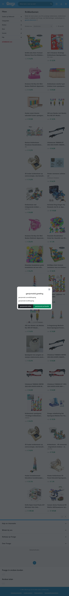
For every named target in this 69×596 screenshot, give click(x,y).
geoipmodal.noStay (25, 306)
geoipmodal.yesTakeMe (42, 306)
